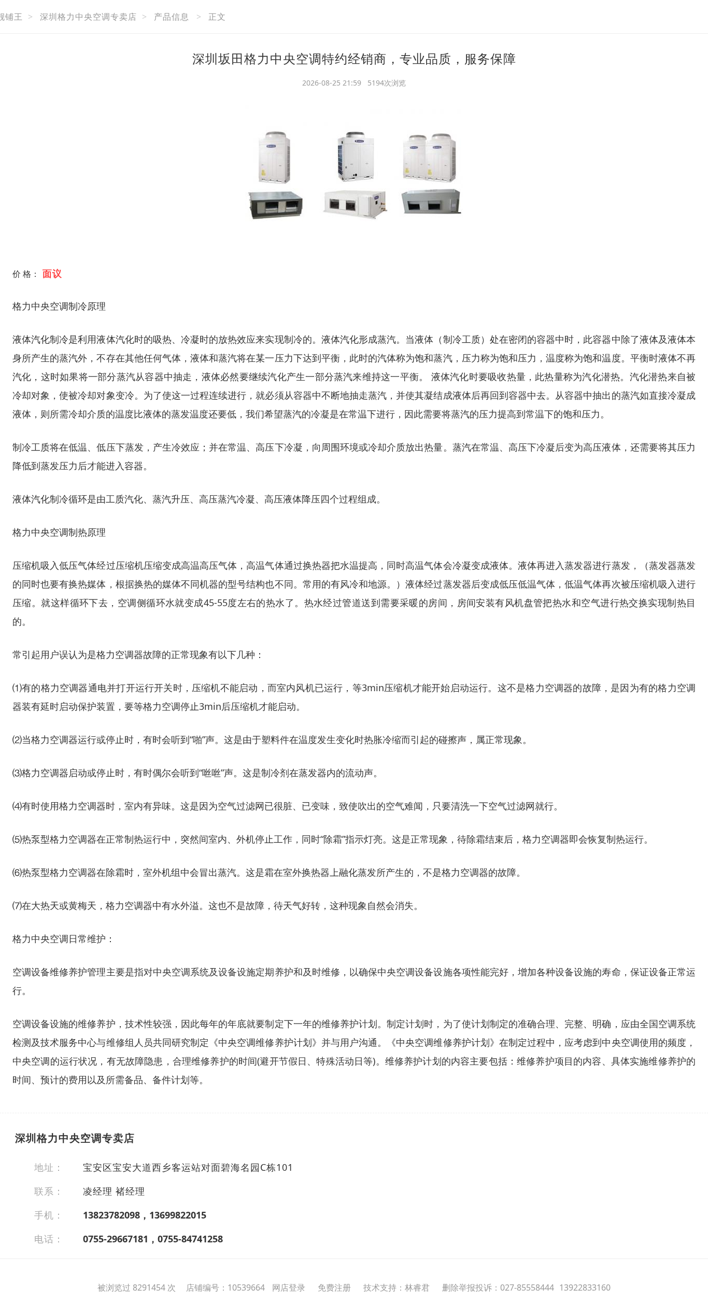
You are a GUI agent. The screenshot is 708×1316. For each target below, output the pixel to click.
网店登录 (288, 1287)
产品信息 (171, 16)
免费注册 (334, 1287)
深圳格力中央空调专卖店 (88, 16)
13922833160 (585, 1287)
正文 (217, 16)
